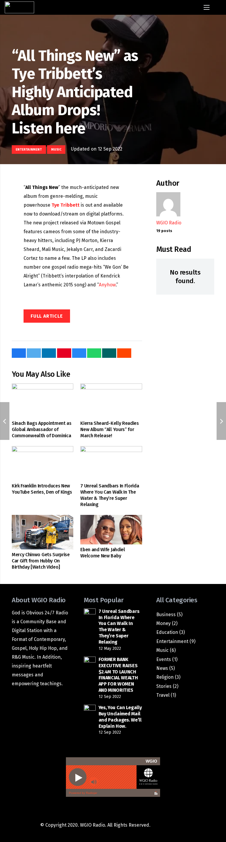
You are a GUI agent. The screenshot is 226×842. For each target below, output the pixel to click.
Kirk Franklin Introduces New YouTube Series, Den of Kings (42, 489)
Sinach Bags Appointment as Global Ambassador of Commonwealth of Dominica (42, 429)
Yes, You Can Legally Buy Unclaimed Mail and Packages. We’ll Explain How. (120, 717)
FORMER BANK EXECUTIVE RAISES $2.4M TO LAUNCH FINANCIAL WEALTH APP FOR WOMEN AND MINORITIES (118, 675)
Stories (164, 686)
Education (167, 632)
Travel (163, 695)
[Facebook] (163, 825)
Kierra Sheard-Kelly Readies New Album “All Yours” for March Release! (109, 429)
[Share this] (19, 353)
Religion (165, 677)
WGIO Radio (168, 223)
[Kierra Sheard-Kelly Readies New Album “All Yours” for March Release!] (111, 401)
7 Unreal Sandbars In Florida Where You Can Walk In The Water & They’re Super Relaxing (109, 495)
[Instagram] (178, 825)
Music (162, 650)
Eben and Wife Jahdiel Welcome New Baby (102, 553)
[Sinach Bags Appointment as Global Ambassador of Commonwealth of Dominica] (42, 401)
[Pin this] (64, 353)
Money (163, 623)
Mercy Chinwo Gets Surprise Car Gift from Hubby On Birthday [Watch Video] (41, 561)
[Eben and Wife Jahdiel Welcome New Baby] (111, 529)
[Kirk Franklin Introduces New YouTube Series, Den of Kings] (42, 463)
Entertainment (172, 641)
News (162, 668)
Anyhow (107, 285)
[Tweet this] (34, 353)
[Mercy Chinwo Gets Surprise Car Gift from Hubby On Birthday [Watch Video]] (42, 532)
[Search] (219, 7)
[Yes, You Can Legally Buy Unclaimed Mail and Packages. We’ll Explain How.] (89, 710)
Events (163, 659)
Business (166, 614)
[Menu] (207, 7)
